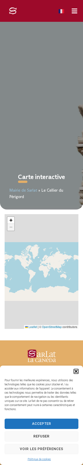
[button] (76, 371)
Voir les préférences (41, 449)
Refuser (41, 436)
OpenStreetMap (52, 327)
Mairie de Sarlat (23, 191)
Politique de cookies (39, 459)
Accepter (41, 424)
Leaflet (32, 327)
